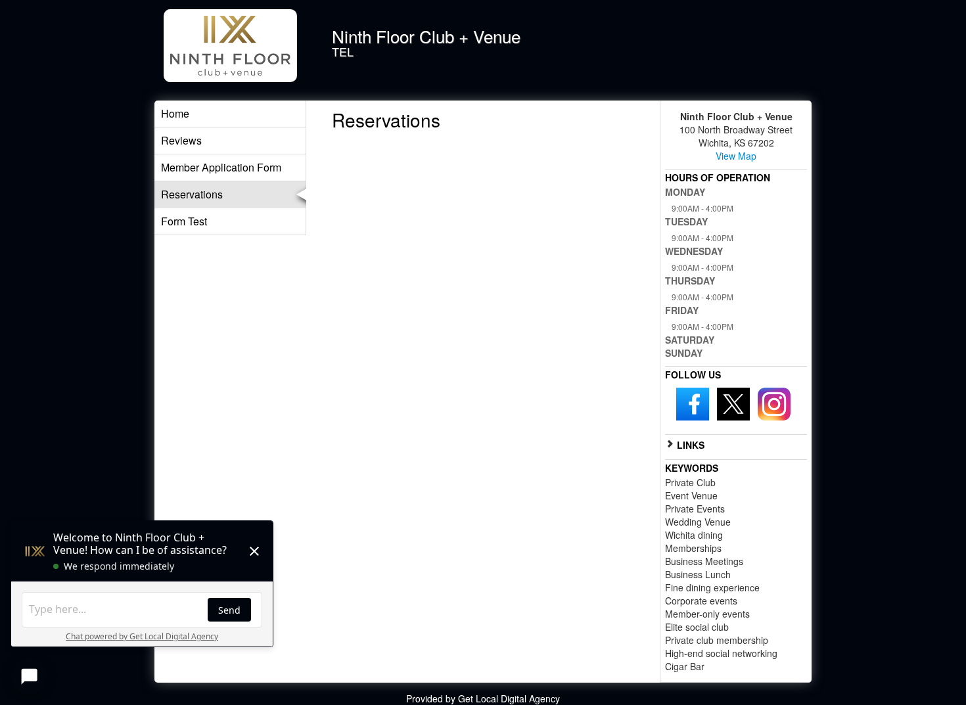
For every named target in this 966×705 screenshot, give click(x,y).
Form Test (184, 221)
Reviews (181, 140)
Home (175, 113)
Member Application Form (221, 167)
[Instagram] (774, 402)
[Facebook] (692, 402)
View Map (736, 155)
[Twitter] (733, 402)
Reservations (192, 194)
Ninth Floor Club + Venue (426, 36)
